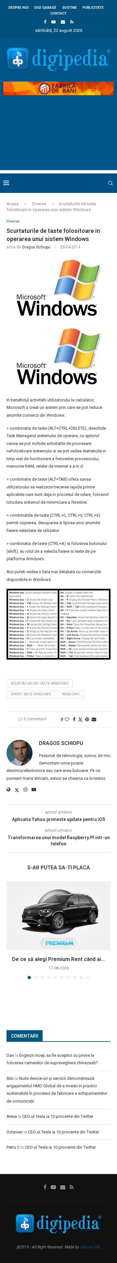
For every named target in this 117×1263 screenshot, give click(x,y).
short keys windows (31, 694)
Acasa (12, 203)
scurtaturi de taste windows (40, 683)
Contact (58, 13)
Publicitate (93, 8)
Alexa (11, 1116)
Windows (71, 694)
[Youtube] (53, 21)
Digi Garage (45, 8)
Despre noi (18, 8)
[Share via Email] (94, 719)
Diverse (39, 203)
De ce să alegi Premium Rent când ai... (58, 959)
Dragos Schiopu (36, 247)
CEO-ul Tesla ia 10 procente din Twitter (57, 1116)
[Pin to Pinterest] (87, 719)
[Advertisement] (58, 138)
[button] (12, 929)
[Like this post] (67, 719)
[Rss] (71, 21)
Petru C (13, 1147)
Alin (10, 1078)
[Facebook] (45, 21)
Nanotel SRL (90, 1247)
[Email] (63, 21)
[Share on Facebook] (74, 719)
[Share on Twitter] (80, 719)
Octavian (14, 1132)
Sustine (69, 8)
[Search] (110, 183)
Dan (10, 1055)
